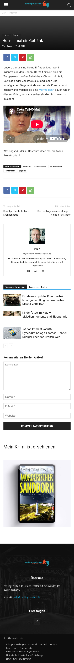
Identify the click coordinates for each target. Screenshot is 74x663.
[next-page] (11, 346)
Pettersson (10, 170)
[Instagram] (30, 271)
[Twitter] (14, 57)
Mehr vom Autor (38, 287)
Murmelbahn (46, 89)
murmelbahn (56, 166)
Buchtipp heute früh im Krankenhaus (16, 213)
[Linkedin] (37, 271)
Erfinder (27, 166)
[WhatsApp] (30, 57)
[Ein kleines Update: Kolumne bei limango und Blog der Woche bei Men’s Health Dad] (12, 300)
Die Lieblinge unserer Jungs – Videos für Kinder (54, 213)
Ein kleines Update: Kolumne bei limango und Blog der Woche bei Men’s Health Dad (43, 300)
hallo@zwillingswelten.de (26, 597)
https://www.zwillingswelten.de (37, 254)
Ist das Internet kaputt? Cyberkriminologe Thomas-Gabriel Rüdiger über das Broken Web (44, 333)
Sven (9, 46)
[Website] (44, 271)
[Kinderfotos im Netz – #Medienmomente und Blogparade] (12, 313)
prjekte (22, 170)
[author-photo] (37, 244)
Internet (13, 12)
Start (4, 12)
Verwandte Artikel (15, 287)
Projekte (16, 35)
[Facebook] (6, 57)
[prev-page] (5, 346)
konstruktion (40, 166)
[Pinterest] (22, 57)
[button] (23, 651)
